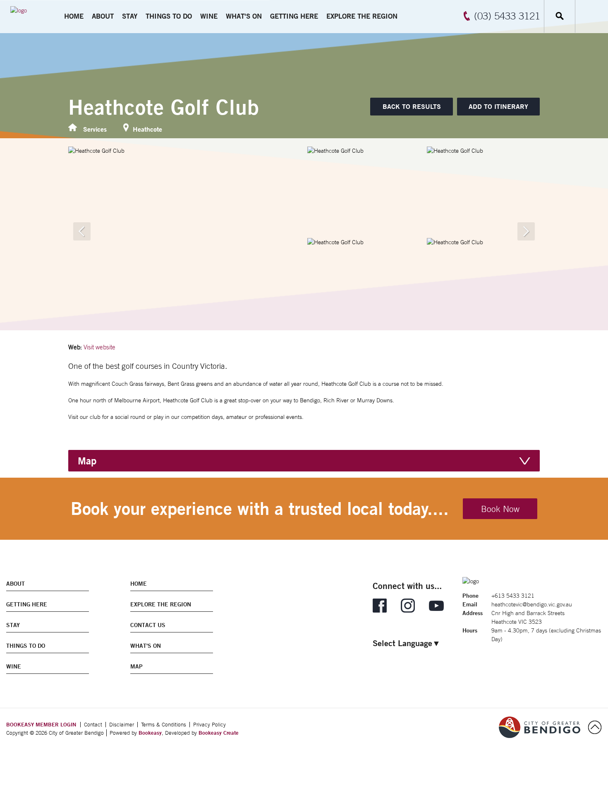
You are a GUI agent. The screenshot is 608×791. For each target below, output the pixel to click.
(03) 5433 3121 (507, 16)
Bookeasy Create (219, 732)
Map (87, 460)
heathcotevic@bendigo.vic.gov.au (531, 604)
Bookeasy (150, 732)
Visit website (99, 347)
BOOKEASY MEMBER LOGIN (41, 724)
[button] (498, 106)
